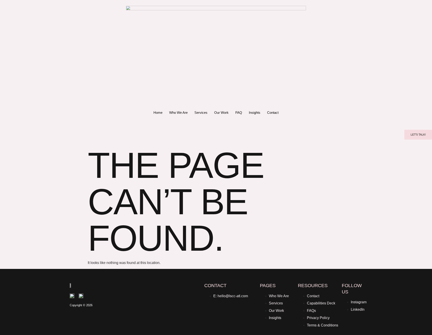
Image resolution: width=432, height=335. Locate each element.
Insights (254, 112)
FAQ (238, 112)
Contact (273, 112)
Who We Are (178, 112)
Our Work (221, 112)
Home (157, 112)
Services (200, 112)
